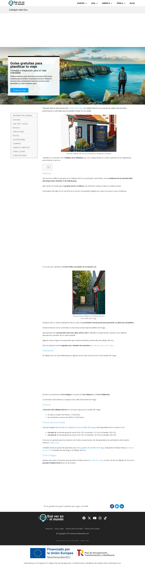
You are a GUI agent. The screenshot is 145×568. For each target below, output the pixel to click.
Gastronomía (19, 140)
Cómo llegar (19, 151)
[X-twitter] (89, 518)
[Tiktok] (105, 518)
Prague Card (54, 442)
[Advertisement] (72, 30)
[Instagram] (100, 518)
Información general (23, 115)
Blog (132, 3)
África (120, 3)
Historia (16, 120)
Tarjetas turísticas (21, 147)
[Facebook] (112, 506)
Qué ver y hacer (20, 124)
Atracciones (18, 132)
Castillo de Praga (75, 108)
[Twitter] (117, 506)
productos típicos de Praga (102, 345)
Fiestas (16, 136)
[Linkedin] (122, 506)
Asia (93, 3)
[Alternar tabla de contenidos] (47, 167)
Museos (16, 128)
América (106, 3)
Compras (17, 144)
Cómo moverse (20, 155)
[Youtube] (94, 518)
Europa (81, 3)
